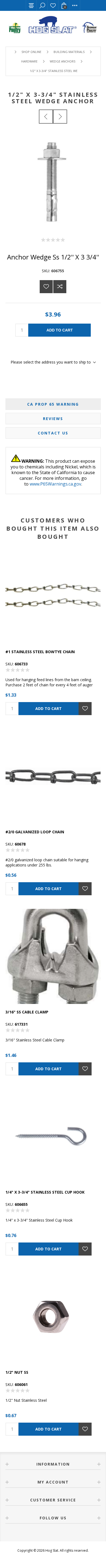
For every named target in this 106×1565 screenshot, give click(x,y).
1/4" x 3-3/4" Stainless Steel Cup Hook (45, 1192)
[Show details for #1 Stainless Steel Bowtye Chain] (53, 596)
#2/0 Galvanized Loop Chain (34, 831)
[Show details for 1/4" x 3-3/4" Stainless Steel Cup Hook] (53, 1136)
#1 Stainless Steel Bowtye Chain (40, 651)
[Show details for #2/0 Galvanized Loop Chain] (53, 776)
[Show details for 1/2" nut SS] (53, 1316)
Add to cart (59, 330)
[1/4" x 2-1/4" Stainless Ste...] (60, 116)
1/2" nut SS (16, 1372)
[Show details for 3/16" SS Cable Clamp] (53, 956)
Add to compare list (59, 286)
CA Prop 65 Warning (53, 404)
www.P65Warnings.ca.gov (55, 484)
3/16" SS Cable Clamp (26, 1012)
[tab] (53, 404)
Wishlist (53, 5)
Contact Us (53, 433)
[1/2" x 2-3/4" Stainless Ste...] (46, 116)
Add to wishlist (46, 286)
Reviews (53, 418)
